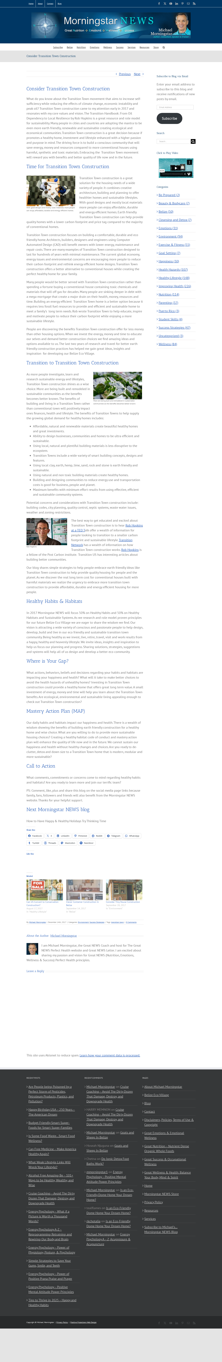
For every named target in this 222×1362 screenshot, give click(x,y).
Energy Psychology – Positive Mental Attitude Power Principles (51, 1289)
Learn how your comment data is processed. (110, 1055)
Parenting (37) (168, 303)
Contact (149, 1111)
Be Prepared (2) (169, 195)
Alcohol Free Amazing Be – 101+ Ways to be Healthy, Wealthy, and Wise (51, 1180)
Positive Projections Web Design (83, 1322)
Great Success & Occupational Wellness (165, 1161)
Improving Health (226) (175, 286)
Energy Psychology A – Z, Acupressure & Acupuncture (108, 1239)
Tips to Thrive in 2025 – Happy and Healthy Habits (52, 1302)
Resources (151, 1210)
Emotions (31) (168, 228)
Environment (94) (171, 236)
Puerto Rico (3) (169, 311)
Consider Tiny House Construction (123, 901)
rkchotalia (93, 1221)
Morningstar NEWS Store (161, 1194)
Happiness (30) (169, 261)
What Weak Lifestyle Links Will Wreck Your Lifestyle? (49, 1164)
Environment (83, 922)
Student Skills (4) (171, 319)
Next (137, 74)
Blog (147, 1103)
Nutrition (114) (169, 294)
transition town (117, 922)
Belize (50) (166, 211)
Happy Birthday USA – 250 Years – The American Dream (51, 1112)
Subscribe (169, 118)
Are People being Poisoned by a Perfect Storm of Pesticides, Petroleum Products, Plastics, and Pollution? (51, 1094)
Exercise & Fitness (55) (174, 245)
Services (150, 1219)
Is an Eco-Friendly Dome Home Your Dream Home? (110, 1195)
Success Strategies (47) (174, 327)
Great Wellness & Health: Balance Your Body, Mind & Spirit (167, 1174)
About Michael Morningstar (163, 1087)
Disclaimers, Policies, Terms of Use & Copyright (169, 1122)
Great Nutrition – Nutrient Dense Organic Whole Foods (166, 1148)
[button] (164, 47)
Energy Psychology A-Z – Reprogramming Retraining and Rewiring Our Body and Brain (50, 1234)
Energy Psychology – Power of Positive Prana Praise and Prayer (50, 1276)
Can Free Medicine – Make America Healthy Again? (52, 1151)
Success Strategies (97, 922)
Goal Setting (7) (169, 253)
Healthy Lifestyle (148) (174, 278)
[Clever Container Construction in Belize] (84, 890)
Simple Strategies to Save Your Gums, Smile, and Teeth (49, 1263)
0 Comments (131, 922)
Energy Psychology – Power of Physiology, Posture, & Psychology (51, 1249)
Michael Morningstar (37, 922)
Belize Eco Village (156, 1095)
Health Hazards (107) (173, 269)
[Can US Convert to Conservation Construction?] (44, 890)
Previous (125, 74)
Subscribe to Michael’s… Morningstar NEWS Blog (161, 1229)
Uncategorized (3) (171, 336)
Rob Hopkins (130, 550)
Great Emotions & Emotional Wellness (164, 1135)
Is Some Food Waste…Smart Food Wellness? (51, 1138)
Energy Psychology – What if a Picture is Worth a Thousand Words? (48, 1216)
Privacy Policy (153, 1202)
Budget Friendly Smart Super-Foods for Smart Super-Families (50, 1125)
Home (148, 1185)
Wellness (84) (168, 344)
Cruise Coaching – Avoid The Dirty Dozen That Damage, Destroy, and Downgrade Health (51, 1198)
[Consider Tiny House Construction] (124, 890)
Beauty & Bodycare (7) (174, 203)
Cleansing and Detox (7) (175, 220)
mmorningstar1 (97, 1172)
